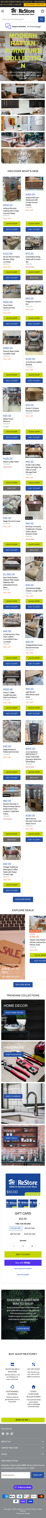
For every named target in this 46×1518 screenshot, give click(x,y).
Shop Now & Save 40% (23, 74)
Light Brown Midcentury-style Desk (32, 694)
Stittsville (6, 215)
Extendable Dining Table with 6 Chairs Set (33, 259)
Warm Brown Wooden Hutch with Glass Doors (33, 821)
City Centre (29, 650)
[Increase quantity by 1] (32, 1246)
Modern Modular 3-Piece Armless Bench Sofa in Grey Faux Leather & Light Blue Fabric (11, 809)
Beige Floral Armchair (11, 521)
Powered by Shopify (23, 1513)
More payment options (23, 1268)
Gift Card (23, 1213)
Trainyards (29, 306)
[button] (11, 1203)
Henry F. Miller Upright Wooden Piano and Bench (10, 695)
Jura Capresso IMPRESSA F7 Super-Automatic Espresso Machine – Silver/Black (34, 757)
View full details (23, 1275)
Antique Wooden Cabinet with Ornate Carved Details (11, 210)
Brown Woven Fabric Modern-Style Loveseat (11, 259)
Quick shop (11, 224)
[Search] (41, 19)
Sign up (37, 1475)
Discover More (23, 899)
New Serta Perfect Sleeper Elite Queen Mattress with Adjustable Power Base (11, 582)
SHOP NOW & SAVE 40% (34, 5)
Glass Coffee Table (11, 462)
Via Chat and (31, 26)
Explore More (23, 985)
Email (38, 26)
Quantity (23, 1240)
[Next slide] (39, 1203)
